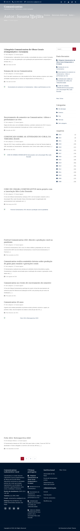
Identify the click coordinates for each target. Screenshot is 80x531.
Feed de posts (48, 495)
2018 (59, 150)
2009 (59, 178)
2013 (59, 166)
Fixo (60, 116)
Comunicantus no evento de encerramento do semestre (27, 283)
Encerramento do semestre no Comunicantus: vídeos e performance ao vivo (27, 118)
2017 (59, 153)
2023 (59, 134)
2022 (59, 137)
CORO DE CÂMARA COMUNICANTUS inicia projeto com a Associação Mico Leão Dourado (28, 190)
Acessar (46, 492)
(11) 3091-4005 (18, 2)
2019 (59, 147)
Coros (38, 15)
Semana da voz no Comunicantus (18, 71)
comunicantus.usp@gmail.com (34, 2)
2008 (59, 181)
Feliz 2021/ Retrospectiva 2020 (17, 438)
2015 (59, 159)
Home (32, 15)
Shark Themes (72, 528)
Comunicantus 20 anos (13, 302)
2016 (59, 156)
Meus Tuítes (59, 98)
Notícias (15, 440)
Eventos (47, 15)
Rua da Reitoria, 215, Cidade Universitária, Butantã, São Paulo (13, 502)
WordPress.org (48, 501)
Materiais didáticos (59, 15)
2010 (59, 175)
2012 (59, 169)
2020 (59, 144)
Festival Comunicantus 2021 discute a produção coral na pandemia (28, 241)
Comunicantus (13, 6)
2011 (59, 172)
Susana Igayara (19, 54)
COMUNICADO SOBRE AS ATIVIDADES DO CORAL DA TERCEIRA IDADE (27, 137)
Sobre (71, 15)
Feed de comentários (49, 498)
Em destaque (9, 440)
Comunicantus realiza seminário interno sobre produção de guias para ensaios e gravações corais (28, 262)
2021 (59, 141)
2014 (59, 163)
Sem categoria (9, 54)
